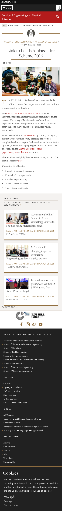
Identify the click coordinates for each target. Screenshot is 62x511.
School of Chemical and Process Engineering (22, 344)
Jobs (5, 454)
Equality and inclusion (12, 387)
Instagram (13, 152)
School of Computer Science (15, 355)
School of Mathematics (13, 363)
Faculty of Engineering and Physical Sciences (30, 230)
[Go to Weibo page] (34, 324)
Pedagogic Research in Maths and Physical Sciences (25, 426)
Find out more (11, 505)
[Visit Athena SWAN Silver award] (23, 316)
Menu (8, 7)
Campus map (9, 446)
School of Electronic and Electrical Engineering (23, 359)
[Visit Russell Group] (38, 316)
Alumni (6, 442)
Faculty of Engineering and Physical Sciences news (30, 41)
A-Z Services (8, 415)
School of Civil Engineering (15, 352)
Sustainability (9, 461)
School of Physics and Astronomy (17, 371)
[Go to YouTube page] (40, 324)
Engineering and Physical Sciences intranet (22, 418)
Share (8, 62)
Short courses (9, 395)
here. (20, 160)
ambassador (29, 135)
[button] (57, 17)
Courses (6, 383)
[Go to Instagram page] (28, 324)
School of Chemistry (12, 348)
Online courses (10, 398)
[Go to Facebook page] (21, 324)
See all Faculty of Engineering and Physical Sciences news (27, 203)
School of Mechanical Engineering (18, 367)
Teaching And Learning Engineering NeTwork (23, 430)
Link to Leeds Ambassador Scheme (23, 113)
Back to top (8, 307)
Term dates (8, 458)
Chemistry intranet (11, 422)
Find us (6, 450)
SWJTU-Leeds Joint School (15, 402)
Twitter (24, 152)
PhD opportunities (11, 391)
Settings (8, 501)
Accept (9, 496)
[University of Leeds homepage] (58, 7)
